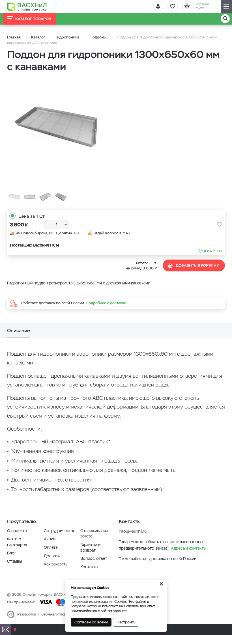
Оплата (50, 547)
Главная (14, 37)
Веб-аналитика (53, 614)
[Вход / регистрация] (158, 6)
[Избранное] (172, 6)
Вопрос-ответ (93, 558)
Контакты (89, 566)
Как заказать (55, 564)
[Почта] (5, 629)
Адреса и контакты (189, 548)
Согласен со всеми (91, 622)
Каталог (38, 37)
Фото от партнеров (17, 541)
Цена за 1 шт (31, 216)
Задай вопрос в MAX (112, 233)
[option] (58, 129)
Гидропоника (67, 37)
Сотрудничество (60, 530)
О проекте (17, 530)
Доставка (52, 555)
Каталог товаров (33, 18)
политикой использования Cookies (99, 601)
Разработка (26, 614)
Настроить (126, 622)
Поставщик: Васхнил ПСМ (34, 245)
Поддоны (98, 37)
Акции (49, 538)
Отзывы (14, 561)
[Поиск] (225, 18)
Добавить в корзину (197, 265)
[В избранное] (219, 224)
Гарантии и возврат (90, 547)
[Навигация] (226, 6)
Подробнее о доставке (106, 303)
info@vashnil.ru (133, 531)
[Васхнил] (27, 6)
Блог (11, 553)
